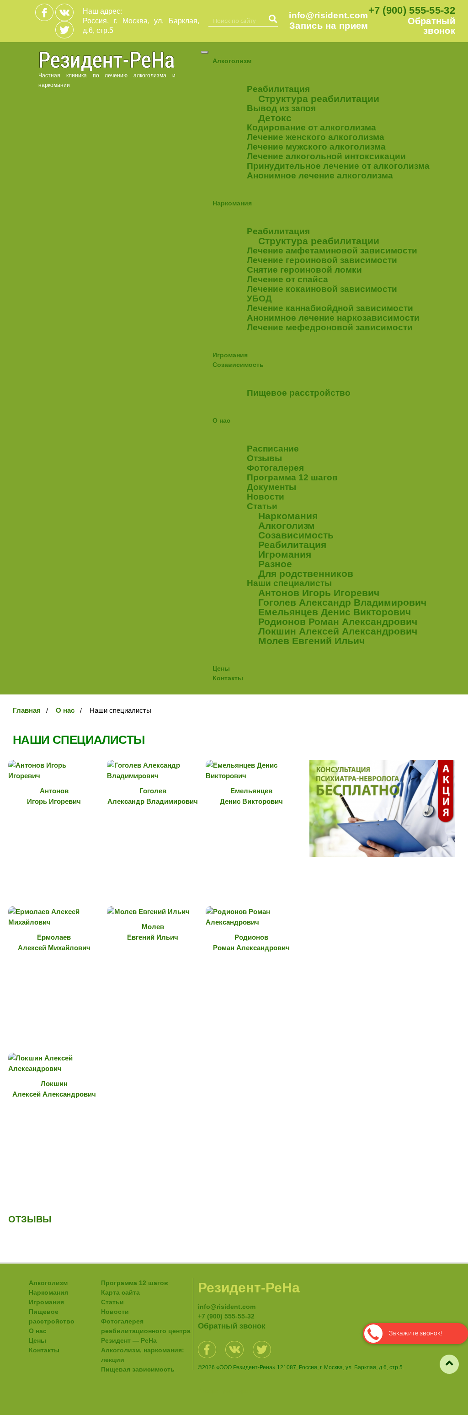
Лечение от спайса (287, 279)
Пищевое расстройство (299, 393)
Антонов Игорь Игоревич (318, 592)
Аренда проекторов (224, 1391)
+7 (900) (411, 10)
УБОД (259, 298)
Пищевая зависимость (138, 1369)
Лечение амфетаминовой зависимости (332, 250)
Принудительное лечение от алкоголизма (338, 166)
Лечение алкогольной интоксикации (326, 156)
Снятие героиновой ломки (304, 269)
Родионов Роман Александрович (337, 621)
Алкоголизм (232, 61)
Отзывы (264, 458)
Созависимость (238, 364)
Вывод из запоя (281, 108)
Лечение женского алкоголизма (315, 137)
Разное (275, 564)
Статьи (262, 506)
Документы (271, 487)
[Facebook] (44, 12)
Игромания (230, 355)
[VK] (64, 12)
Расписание (273, 448)
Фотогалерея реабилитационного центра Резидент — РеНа (146, 1331)
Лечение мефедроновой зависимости (330, 327)
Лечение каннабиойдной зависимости (330, 308)
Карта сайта (120, 1292)
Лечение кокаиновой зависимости (322, 289)
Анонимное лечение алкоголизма (320, 175)
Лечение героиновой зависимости (322, 260)
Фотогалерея (275, 468)
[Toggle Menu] (204, 52)
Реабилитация (278, 89)
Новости (265, 496)
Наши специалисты (289, 583)
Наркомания (232, 203)
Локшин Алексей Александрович (337, 631)
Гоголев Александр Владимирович (342, 602)
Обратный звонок (431, 26)
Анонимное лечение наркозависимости (333, 318)
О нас (221, 420)
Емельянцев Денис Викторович (334, 612)
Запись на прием (328, 26)
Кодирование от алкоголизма (311, 127)
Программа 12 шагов (292, 477)
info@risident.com (328, 15)
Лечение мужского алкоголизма (316, 146)
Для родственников (305, 573)
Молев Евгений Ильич (311, 640)
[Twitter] (64, 29)
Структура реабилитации (318, 98)
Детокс (275, 118)
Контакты (228, 678)
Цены (221, 668)
